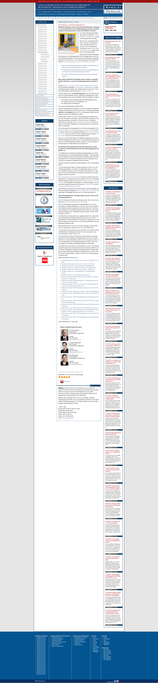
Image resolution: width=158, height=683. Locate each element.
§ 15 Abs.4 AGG (89, 184)
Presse (89, 11)
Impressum (106, 641)
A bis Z (94, 637)
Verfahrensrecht (78, 644)
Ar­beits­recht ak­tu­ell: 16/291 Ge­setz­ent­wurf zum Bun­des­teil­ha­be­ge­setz (80, 291)
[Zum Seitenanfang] (59, 83)
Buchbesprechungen (57, 637)
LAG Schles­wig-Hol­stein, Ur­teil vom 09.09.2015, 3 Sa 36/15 (79, 61)
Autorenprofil (66, 381)
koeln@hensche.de (42, 155)
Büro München (107, 656)
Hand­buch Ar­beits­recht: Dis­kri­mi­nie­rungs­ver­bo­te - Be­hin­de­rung (78, 269)
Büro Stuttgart (107, 659)
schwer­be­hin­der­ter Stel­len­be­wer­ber (69, 177)
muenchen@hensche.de (43, 162)
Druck (94, 640)
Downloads (96, 639)
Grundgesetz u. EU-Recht (80, 637)
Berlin (39, 17)
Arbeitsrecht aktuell (47, 11)
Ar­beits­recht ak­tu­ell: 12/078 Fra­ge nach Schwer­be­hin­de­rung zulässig (80, 308)
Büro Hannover (107, 653)
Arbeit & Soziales (45, 57)
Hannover (58, 17)
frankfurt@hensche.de (43, 134)
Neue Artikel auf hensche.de (59, 641)
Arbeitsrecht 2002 (42, 91)
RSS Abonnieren (95, 385)
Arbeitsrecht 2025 (42, 29)
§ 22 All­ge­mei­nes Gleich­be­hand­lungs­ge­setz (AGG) (75, 130)
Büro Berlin (106, 649)
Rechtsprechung (45, 54)
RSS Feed (95, 646)
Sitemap (95, 649)
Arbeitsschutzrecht (78, 640)
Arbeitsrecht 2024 (42, 31)
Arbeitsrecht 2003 (42, 89)
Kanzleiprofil (85, 14)
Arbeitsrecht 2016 (42, 50)
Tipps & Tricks (52, 14)
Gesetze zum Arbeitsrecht (69, 11)
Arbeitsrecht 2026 (42, 27)
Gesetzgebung (44, 61)
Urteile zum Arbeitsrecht (81, 11)
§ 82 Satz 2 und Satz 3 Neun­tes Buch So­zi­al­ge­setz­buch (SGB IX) (80, 85)
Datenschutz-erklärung (107, 644)
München (70, 17)
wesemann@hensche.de (75, 364)
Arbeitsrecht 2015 (42, 52)
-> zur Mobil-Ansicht (41, 22)
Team (105, 640)
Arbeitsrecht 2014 (42, 63)
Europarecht (44, 59)
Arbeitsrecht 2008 (42, 77)
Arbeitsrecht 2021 (42, 38)
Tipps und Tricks (40, 95)
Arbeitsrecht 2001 (42, 93)
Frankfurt (45, 17)
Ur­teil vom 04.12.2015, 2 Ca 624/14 (86, 190)
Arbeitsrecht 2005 (42, 84)
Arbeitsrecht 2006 (42, 82)
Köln (64, 17)
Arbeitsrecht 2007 (42, 79)
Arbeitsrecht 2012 (42, 68)
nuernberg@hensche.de (43, 169)
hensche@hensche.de (75, 339)
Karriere (95, 641)
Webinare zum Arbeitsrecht (42, 112)
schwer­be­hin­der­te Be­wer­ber (83, 122)
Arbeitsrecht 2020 (42, 41)
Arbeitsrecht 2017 (42, 47)
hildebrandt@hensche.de (75, 352)
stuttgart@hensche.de (43, 176)
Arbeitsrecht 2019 (42, 43)
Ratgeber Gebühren (71, 14)
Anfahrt (37, 129)
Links (94, 644)
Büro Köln (106, 655)
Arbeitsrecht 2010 (42, 73)
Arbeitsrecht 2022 (42, 36)
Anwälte (89, 17)
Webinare (79, 14)
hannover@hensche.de (43, 148)
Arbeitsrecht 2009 (42, 75)
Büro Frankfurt (107, 650)
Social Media (96, 647)
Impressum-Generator (42, 14)
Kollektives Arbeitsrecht (80, 641)
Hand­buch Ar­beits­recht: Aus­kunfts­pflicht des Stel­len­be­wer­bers (78, 266)
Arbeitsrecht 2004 (42, 86)
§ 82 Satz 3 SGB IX (86, 91)
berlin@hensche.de (42, 127)
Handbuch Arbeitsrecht (57, 11)
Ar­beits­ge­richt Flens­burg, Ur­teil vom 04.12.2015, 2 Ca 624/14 (78, 264)
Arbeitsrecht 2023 (42, 34)
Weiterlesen (109, 54)
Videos (38, 107)
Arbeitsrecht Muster (61, 14)
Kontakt (95, 643)
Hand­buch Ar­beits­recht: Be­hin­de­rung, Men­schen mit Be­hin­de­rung (79, 267)
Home (39, 11)
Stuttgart (83, 17)
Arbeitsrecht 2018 (42, 45)
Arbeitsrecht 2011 (42, 70)
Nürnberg (76, 17)
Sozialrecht (77, 643)
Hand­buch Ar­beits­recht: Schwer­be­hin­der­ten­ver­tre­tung (76, 275)
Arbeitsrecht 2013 (42, 66)
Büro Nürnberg (107, 658)
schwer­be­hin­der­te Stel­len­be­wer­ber (84, 87)
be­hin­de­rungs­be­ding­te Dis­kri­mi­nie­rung (75, 202)
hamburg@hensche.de (43, 141)
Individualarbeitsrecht (79, 639)
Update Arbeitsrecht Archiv (42, 115)
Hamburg (52, 17)
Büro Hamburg (107, 652)
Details (43, 129)
